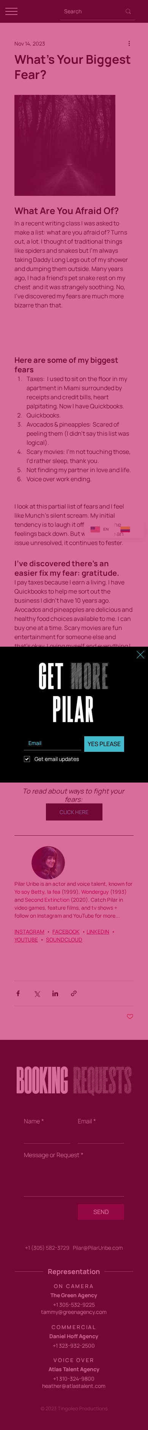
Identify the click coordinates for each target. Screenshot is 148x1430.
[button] (140, 655)
